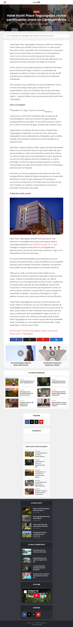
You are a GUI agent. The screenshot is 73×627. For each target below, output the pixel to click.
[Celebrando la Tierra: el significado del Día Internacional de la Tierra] (30, 462)
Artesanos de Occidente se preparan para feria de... (41, 575)
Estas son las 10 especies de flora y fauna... (41, 509)
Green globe (16, 331)
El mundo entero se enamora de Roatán (39, 551)
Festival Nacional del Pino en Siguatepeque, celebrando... (59, 393)
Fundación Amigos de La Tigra (45, 244)
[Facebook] (27, 422)
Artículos (36, 12)
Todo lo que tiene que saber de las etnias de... (41, 525)
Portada (7, 36)
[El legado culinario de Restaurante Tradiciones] (30, 491)
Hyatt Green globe (50, 331)
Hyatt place (15, 333)
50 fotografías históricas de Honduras (41, 517)
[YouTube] (41, 422)
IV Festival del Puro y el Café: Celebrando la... (27, 382)
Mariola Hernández (38, 24)
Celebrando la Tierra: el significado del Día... (59, 382)
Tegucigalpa (28, 333)
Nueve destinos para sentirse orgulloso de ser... (40, 560)
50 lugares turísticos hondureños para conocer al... (40, 534)
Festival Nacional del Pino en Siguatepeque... (40, 484)
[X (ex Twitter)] (36, 422)
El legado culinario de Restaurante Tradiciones (27, 404)
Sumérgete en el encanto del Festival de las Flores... (40, 474)
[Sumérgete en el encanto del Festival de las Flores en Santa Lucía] (30, 473)
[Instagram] (32, 422)
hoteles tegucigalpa (32, 331)
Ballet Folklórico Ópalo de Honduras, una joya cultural (59, 404)
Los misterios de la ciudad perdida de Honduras (39, 567)
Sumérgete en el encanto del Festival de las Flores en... (26, 393)
